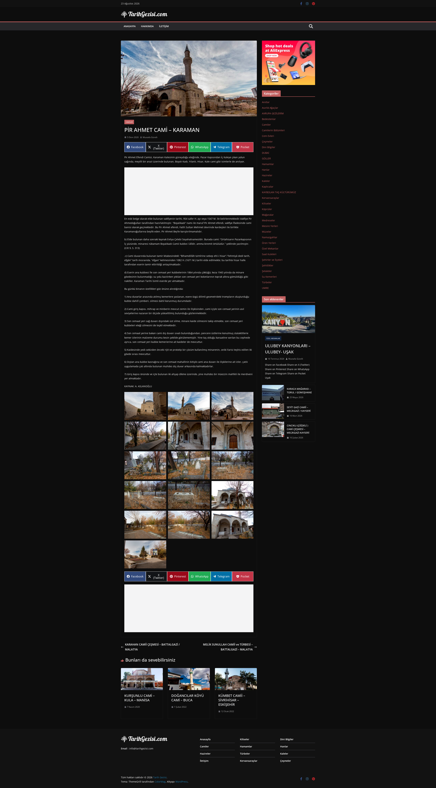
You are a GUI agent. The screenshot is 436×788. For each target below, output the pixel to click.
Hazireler (267, 175)
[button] (145, 406)
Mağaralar (268, 214)
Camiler (129, 122)
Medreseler (268, 220)
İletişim (164, 26)
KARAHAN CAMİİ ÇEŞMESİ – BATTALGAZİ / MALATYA (152, 647)
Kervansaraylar (270, 197)
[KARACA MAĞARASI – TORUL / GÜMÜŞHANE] (273, 393)
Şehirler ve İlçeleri (272, 259)
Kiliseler (266, 203)
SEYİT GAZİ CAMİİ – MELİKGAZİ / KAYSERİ (299, 409)
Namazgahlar (269, 237)
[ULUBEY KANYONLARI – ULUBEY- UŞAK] (288, 319)
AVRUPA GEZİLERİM (273, 113)
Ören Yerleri (269, 243)
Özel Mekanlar (270, 248)
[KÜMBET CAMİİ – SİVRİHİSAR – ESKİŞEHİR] (236, 670)
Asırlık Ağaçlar (270, 107)
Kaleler (266, 181)
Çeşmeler (267, 141)
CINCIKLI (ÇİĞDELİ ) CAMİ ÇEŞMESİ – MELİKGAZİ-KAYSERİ (298, 429)
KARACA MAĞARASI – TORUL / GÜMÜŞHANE (299, 390)
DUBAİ (265, 152)
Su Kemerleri (269, 276)
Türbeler (267, 282)
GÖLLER (266, 158)
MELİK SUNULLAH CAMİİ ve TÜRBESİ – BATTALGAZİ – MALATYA (228, 647)
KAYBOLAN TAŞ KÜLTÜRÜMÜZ (279, 192)
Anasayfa (130, 26)
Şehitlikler (267, 265)
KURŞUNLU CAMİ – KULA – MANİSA (139, 697)
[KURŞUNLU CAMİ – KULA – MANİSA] (142, 670)
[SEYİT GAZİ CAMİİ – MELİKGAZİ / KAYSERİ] (273, 411)
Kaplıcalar (267, 186)
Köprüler (267, 209)
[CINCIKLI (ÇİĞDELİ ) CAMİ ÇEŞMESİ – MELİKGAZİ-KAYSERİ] (273, 432)
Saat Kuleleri (269, 254)
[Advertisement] (188, 191)
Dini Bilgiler (268, 147)
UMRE (265, 288)
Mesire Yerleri (270, 226)
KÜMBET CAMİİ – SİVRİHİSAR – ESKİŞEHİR (231, 700)
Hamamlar (268, 164)
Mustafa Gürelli (150, 137)
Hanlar (266, 169)
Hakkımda (147, 26)
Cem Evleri (268, 136)
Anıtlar (266, 102)
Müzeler (266, 231)
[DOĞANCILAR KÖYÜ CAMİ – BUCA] (189, 670)
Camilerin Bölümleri (273, 130)
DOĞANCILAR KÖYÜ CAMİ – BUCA (187, 697)
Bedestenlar (269, 119)
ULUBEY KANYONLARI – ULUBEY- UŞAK (287, 349)
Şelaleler (267, 271)
